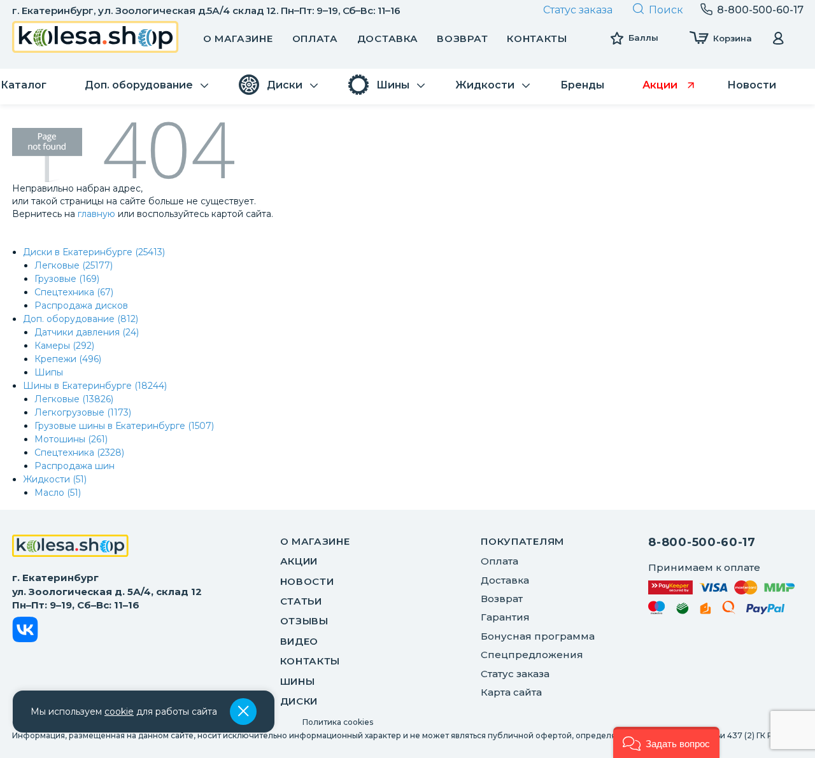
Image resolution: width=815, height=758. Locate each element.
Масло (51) (57, 492)
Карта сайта (511, 692)
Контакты (537, 38)
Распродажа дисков (81, 305)
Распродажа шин (74, 466)
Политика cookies (337, 722)
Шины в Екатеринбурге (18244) (95, 385)
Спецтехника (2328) (79, 452)
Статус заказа (578, 10)
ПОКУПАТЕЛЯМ (522, 541)
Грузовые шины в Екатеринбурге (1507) (124, 426)
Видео (299, 641)
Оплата (315, 38)
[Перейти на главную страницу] (95, 38)
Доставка (387, 38)
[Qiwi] (728, 610)
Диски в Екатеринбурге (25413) (94, 252)
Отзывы (304, 621)
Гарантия (505, 617)
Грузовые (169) (66, 278)
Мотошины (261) (71, 439)
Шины (297, 681)
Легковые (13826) (73, 399)
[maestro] (656, 610)
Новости (307, 581)
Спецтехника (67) (73, 292)
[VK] (25, 632)
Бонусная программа (538, 636)
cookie (119, 711)
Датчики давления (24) (86, 332)
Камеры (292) (64, 345)
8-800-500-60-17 (702, 542)
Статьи (301, 601)
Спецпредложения (532, 655)
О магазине (238, 38)
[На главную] (70, 547)
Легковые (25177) (73, 265)
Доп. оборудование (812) (80, 319)
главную (96, 214)
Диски (299, 701)
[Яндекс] (705, 611)
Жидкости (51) (55, 479)
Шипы (48, 372)
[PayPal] (765, 611)
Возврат (462, 38)
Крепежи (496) (67, 359)
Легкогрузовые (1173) (82, 412)
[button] (666, 742)
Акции (299, 561)
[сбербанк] (682, 611)
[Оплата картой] (721, 587)
